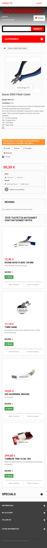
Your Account (8, 20)
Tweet (7, 148)
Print (8, 157)
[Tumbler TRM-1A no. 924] (23, 438)
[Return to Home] (4, 48)
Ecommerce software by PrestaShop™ (17, 541)
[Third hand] (23, 307)
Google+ (28, 148)
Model (4, 100)
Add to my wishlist (16, 190)
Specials (9, 494)
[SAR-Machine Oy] (23, 11)
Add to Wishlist (14, 284)
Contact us (7, 3)
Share (17, 148)
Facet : (7, 180)
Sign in (5, 17)
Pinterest (8, 153)
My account (7, 513)
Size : (7, 174)
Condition (6, 103)
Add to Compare (33, 284)
